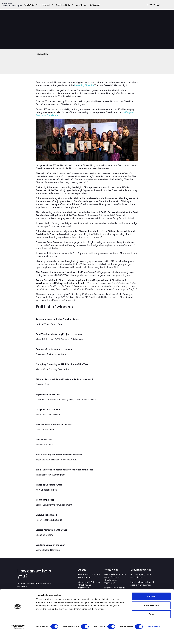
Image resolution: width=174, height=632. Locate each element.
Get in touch (95, 5)
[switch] (85, 626)
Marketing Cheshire (84, 85)
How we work (45, 5)
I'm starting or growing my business (141, 576)
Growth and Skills (63, 5)
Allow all (151, 596)
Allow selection (151, 605)
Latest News (81, 5)
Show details (154, 626)
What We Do (29, 5)
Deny (151, 614)
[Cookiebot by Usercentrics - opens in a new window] (17, 627)
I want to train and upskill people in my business (142, 583)
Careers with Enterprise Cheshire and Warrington (89, 585)
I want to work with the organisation (89, 576)
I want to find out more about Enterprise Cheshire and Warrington (115, 578)
